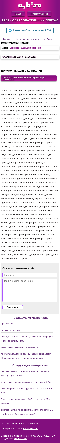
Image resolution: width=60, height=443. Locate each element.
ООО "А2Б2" (43, 435)
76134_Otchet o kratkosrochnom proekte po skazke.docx (23, 78)
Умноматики (20, 438)
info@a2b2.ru (30, 428)
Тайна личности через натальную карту (19, 347)
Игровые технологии (10, 330)
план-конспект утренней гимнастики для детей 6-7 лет (27, 382)
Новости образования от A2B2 (32, 30)
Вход (18, 14)
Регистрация (39, 14)
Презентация (7, 324)
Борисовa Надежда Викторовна (25, 48)
